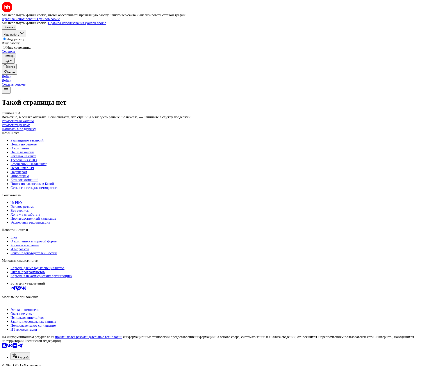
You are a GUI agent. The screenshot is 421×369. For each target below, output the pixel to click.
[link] (9, 66)
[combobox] (20, 356)
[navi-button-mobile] (6, 90)
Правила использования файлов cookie (77, 23)
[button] (6, 76)
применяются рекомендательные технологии (88, 337)
